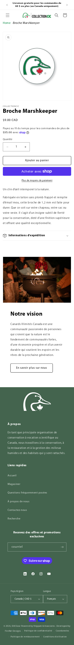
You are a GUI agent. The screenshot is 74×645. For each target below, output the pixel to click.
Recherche (14, 518)
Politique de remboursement (25, 637)
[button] (7, 15)
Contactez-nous (17, 510)
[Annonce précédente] (7, 5)
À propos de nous (19, 501)
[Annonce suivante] (67, 5)
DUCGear (16, 626)
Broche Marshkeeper (26, 23)
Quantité (7, 139)
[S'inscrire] (62, 547)
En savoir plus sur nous (31, 368)
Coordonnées (62, 631)
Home (7, 23)
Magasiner (14, 484)
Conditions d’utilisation (55, 637)
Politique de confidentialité (38, 631)
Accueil (12, 475)
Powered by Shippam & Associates (38, 626)
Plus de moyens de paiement (37, 180)
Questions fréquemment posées (27, 492)
